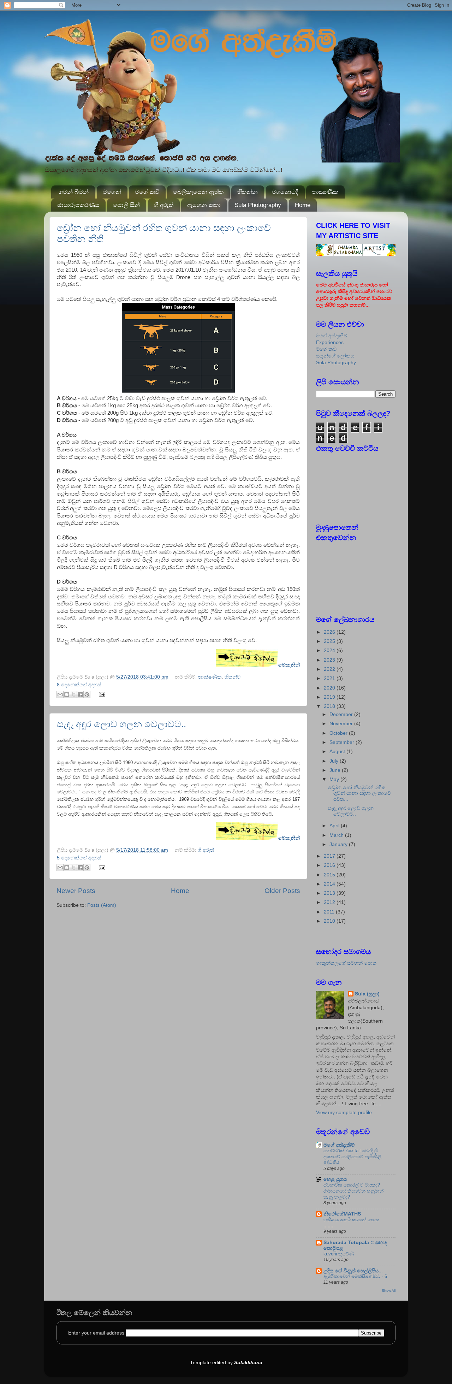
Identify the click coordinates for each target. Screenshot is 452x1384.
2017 (330, 856)
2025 (330, 641)
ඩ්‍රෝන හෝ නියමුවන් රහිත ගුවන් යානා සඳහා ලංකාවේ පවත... (359, 793)
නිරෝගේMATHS (342, 1214)
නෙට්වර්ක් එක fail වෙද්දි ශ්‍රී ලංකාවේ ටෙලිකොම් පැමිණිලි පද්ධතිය (352, 1156)
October (339, 733)
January (339, 844)
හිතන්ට (232, 677)
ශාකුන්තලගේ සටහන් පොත (346, 963)
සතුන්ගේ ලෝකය (335, 356)
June (335, 770)
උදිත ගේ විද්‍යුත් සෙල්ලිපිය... (353, 1270)
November (341, 723)
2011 (330, 912)
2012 (330, 902)
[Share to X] (73, 694)
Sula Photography (257, 205)
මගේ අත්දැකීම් (331, 335)
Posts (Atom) (101, 905)
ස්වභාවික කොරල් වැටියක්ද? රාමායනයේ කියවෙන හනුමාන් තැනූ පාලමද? (353, 1190)
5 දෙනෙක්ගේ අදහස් (79, 857)
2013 (330, 893)
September (342, 742)
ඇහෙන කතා (204, 205)
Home (302, 205)
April (335, 825)
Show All (389, 1291)
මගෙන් (112, 192)
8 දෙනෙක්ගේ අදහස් (79, 684)
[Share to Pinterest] (86, 694)
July (334, 761)
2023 (330, 660)
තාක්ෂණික (210, 677)
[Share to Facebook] (80, 694)
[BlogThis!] (66, 694)
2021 (330, 678)
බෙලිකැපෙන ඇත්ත (198, 192)
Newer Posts (75, 890)
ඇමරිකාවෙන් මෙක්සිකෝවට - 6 (355, 1276)
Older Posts (282, 890)
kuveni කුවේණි (338, 1253)
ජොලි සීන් (126, 205)
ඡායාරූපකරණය (78, 205)
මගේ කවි (147, 192)
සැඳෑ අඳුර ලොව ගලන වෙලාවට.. (121, 724)
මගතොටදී (285, 192)
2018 (330, 706)
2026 (330, 632)
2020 (330, 688)
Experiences (330, 342)
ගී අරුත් (163, 205)
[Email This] (60, 694)
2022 (330, 669)
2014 (330, 884)
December (341, 714)
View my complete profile (344, 1112)
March (337, 835)
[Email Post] (101, 694)
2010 (330, 921)
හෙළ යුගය (335, 1179)
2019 (330, 697)
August (337, 751)
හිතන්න (247, 192)
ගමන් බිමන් (74, 192)
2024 (330, 650)
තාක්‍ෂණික (325, 192)
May (334, 779)
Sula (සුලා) (367, 993)
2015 (330, 874)
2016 (330, 865)
